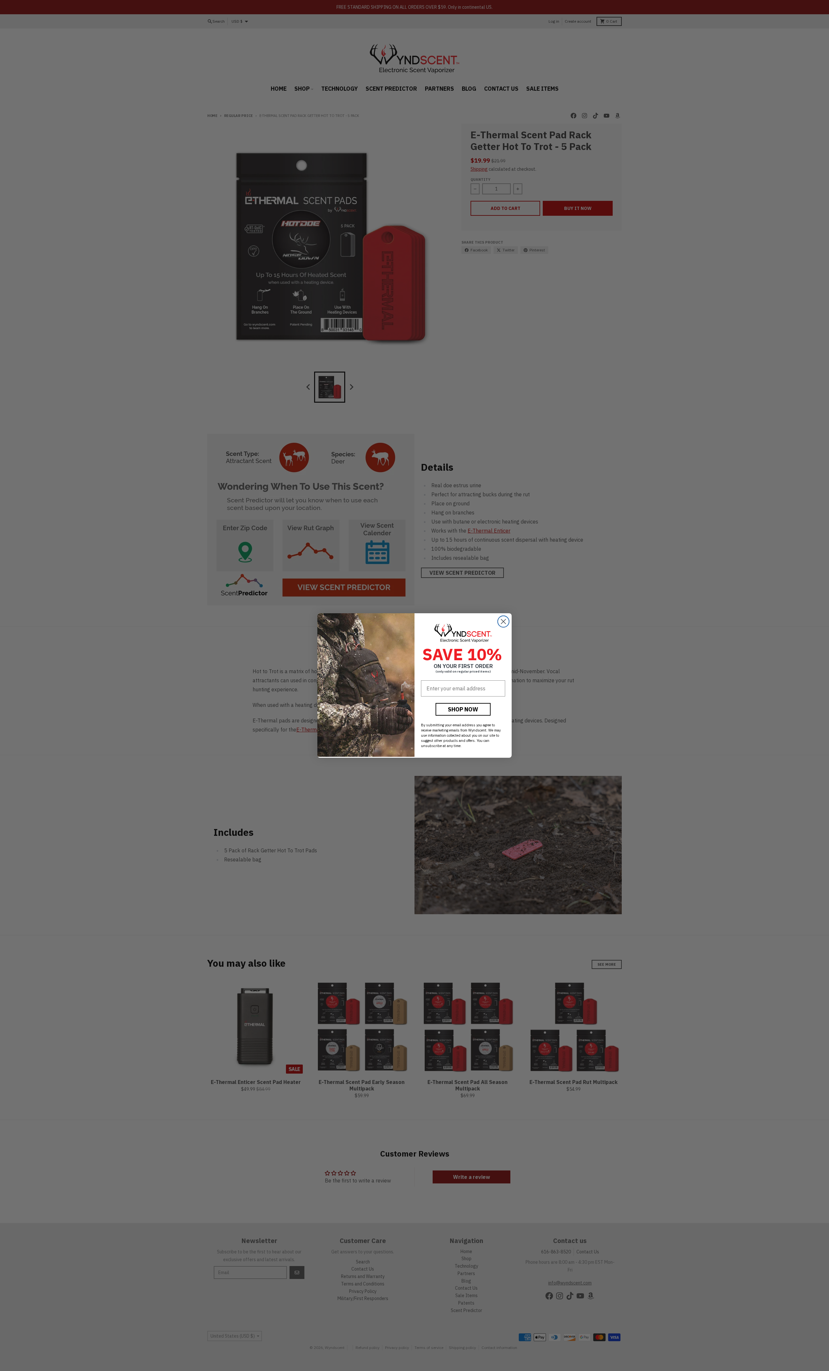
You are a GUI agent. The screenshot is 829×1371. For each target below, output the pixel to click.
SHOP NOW (463, 709)
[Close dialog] (503, 621)
